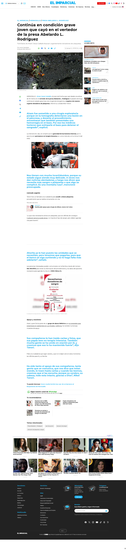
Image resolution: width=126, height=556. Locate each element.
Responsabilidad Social (46, 503)
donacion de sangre (62, 426)
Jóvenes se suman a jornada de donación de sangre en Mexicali (42, 412)
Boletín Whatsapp (45, 488)
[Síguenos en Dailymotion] (124, 3)
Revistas (87, 7)
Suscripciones (44, 517)
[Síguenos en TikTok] (119, 3)
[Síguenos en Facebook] (109, 3)
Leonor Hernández (24, 47)
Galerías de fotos (22, 515)
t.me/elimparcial (103, 487)
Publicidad (43, 520)
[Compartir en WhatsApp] (39, 48)
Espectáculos (21, 500)
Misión (42, 505)
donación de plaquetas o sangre (36, 429)
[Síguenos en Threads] (121, 3)
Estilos (19, 503)
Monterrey (63, 7)
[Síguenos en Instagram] (114, 3)
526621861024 (78, 487)
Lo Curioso (20, 493)
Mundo (19, 491)
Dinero (19, 495)
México (19, 488)
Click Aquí (78, 497)
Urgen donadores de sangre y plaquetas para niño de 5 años (70, 402)
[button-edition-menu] (111, 7)
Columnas (71, 7)
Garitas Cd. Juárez (117, 6)
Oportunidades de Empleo (48, 510)
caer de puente (49, 426)
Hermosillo (35, 20)
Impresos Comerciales (46, 498)
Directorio (43, 512)
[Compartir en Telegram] (48, 48)
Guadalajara (55, 7)
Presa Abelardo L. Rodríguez (55, 20)
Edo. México (46, 7)
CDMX (39, 7)
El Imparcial (23, 20)
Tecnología (20, 505)
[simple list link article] (96, 52)
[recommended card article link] (30, 208)
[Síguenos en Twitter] (111, 3)
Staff (41, 496)
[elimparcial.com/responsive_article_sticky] (125, 548)
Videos (19, 517)
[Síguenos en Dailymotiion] (108, 522)
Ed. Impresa (79, 7)
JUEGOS (33, 7)
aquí (61, 393)
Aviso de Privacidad (45, 500)
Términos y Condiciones (96, 514)
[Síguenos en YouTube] (116, 3)
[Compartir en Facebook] (42, 48)
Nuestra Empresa (45, 508)
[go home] (22, 533)
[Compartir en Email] (52, 48)
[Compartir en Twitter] (45, 48)
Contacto (42, 515)
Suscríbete (101, 3)
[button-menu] (2, 3)
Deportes (20, 498)
